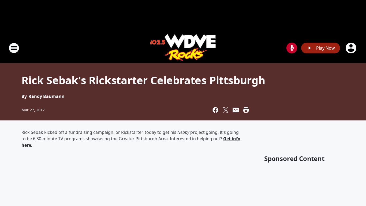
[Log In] (351, 48)
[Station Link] (183, 48)
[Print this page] (246, 110)
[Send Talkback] (291, 48)
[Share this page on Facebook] (215, 110)
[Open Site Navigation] (14, 48)
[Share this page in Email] (236, 110)
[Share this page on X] (225, 110)
